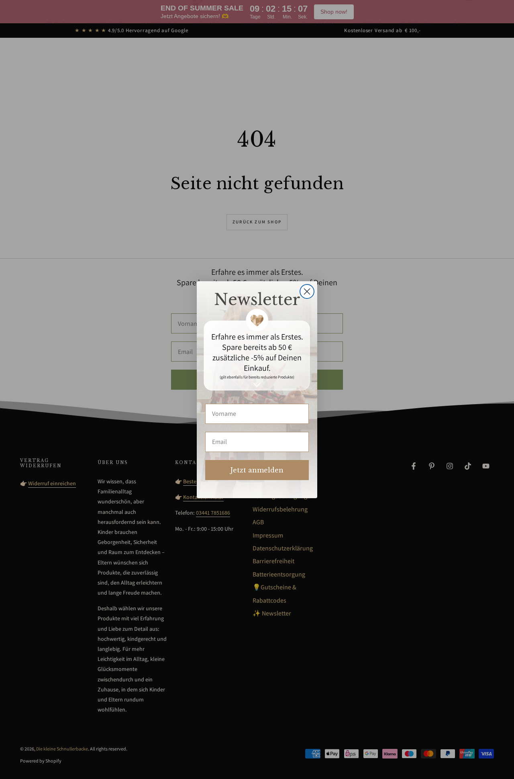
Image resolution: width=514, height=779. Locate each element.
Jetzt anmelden (257, 470)
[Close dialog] (307, 291)
